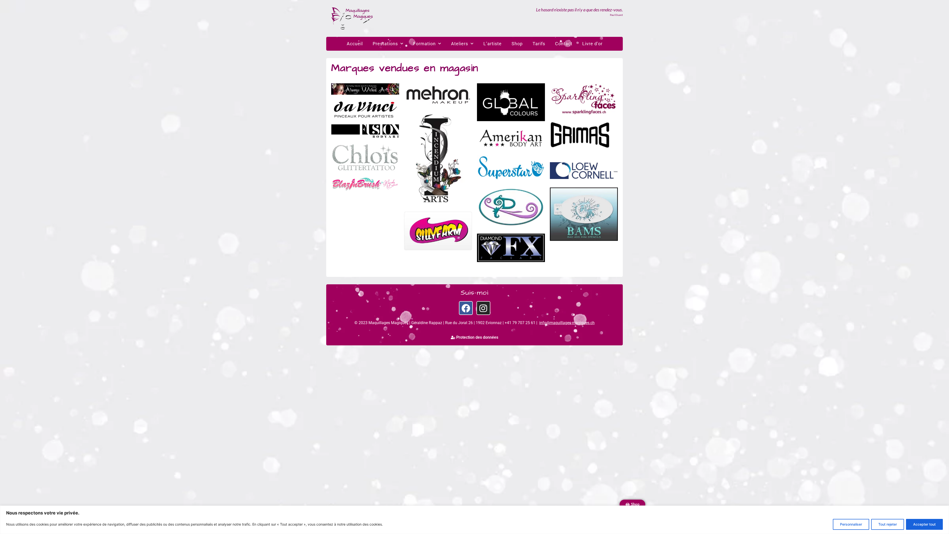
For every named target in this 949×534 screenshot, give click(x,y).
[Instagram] (483, 308)
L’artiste (492, 43)
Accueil (355, 43)
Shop (517, 43)
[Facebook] (466, 308)
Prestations (385, 43)
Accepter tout (924, 524)
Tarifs (539, 43)
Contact (563, 43)
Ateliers (459, 43)
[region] (474, 520)
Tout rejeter (887, 524)
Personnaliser (851, 524)
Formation (424, 43)
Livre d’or (592, 43)
